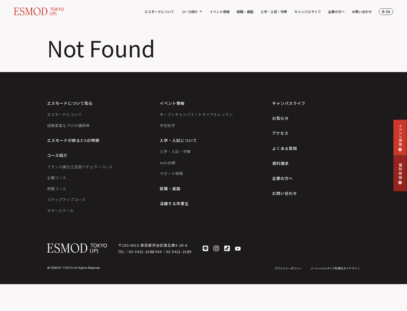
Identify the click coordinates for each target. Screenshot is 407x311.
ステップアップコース (66, 199)
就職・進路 (245, 11)
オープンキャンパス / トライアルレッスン (196, 114)
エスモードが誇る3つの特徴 (73, 140)
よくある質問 (284, 148)
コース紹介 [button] (190, 11)
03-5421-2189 (178, 251)
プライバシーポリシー (288, 268)
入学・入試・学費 (274, 11)
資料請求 (280, 163)
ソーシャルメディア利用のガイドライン (335, 268)
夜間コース (56, 188)
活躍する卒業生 (174, 203)
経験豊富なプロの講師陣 (68, 125)
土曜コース (56, 177)
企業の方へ (336, 11)
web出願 (168, 162)
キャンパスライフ (307, 11)
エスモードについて (159, 11)
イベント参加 (400, 135)
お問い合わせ (362, 11)
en (388, 11)
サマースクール (60, 210)
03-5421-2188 (141, 251)
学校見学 (167, 125)
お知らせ (280, 118)
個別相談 (400, 171)
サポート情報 (171, 173)
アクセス (280, 133)
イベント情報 (220, 11)
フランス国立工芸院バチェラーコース (80, 166)
